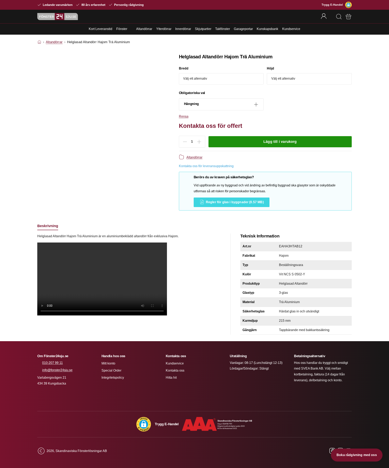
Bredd (183, 68)
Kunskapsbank (267, 29)
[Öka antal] (199, 141)
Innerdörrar (183, 29)
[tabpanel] (129, 275)
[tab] (47, 226)
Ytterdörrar (163, 29)
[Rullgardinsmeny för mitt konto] (326, 16)
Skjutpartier (203, 29)
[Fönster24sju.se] (57, 16)
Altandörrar (144, 29)
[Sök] (339, 16)
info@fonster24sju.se (57, 370)
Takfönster (222, 29)
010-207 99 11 (52, 362)
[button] (348, 5)
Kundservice (291, 29)
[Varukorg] (348, 16)
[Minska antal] (185, 141)
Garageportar (243, 29)
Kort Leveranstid (100, 29)
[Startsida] (39, 42)
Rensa (183, 116)
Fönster (121, 29)
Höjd (270, 68)
